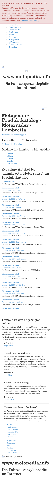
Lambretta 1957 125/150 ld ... (14, 190)
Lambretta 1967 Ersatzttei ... (13, 207)
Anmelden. (8, 375)
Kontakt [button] (13, 47)
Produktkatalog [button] (15, 27)
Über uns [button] (12, 37)
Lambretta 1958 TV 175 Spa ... (14, 233)
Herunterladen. (10, 399)
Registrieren (12, 440)
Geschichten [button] (13, 32)
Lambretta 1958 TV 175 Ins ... (14, 224)
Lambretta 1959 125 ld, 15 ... (14, 267)
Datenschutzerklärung (30, 20)
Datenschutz (12, 452)
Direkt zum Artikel (10, 187)
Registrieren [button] (15, 39)
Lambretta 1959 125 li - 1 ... (13, 276)
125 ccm (10, 153)
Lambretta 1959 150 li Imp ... (14, 250)
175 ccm (10, 158)
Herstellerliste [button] (14, 29)
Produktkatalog (13, 429)
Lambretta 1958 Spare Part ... (14, 242)
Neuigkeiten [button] (13, 24)
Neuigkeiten (12, 427)
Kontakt (10, 448)
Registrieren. (9, 345)
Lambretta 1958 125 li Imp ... (14, 259)
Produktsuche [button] (16, 44)
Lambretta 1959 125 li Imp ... (14, 293)
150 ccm (10, 156)
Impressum (11, 450)
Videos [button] (11, 34)
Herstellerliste (12, 432)
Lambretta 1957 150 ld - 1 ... (13, 285)
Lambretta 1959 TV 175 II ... (13, 181)
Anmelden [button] (14, 42)
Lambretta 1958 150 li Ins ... (13, 302)
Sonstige (10, 161)
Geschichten (12, 434)
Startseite (10, 424)
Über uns (10, 436)
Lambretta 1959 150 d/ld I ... (13, 199)
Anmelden (11, 443)
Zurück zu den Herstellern (12, 144)
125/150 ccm (12, 163)
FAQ (8, 445)
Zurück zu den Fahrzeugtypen (14, 134)
